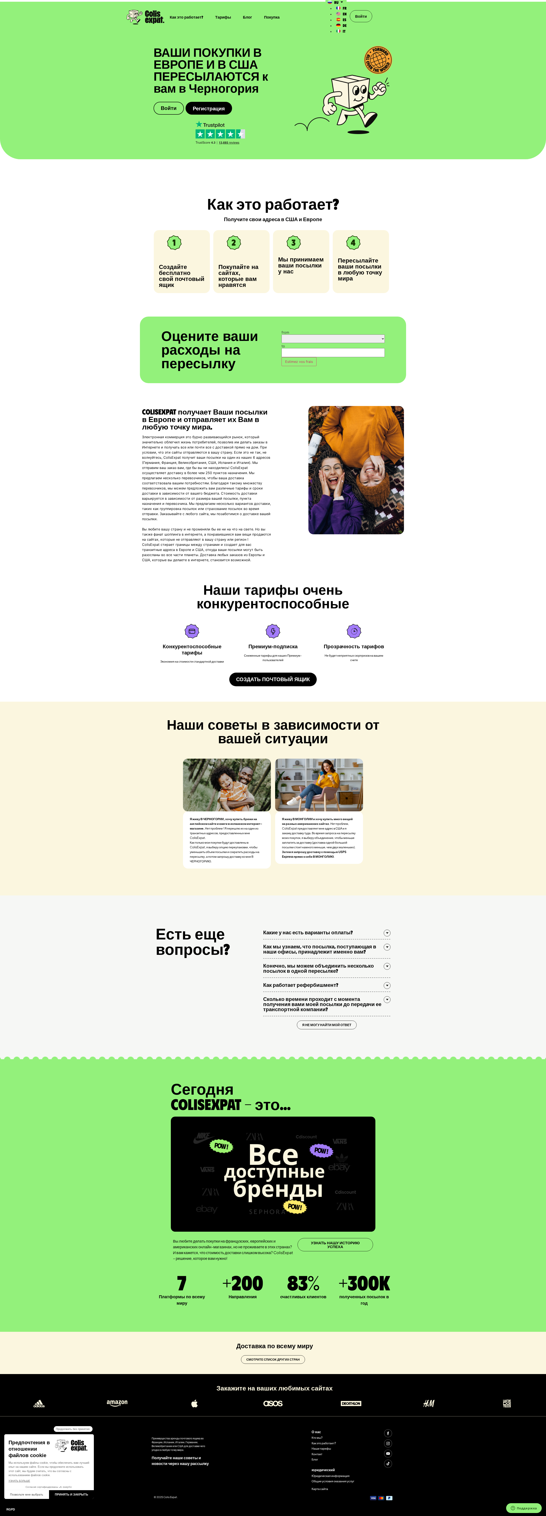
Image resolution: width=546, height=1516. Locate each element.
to (283, 346)
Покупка (272, 17)
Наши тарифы (321, 1448)
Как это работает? (186, 17)
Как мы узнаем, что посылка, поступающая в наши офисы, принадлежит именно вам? (319, 949)
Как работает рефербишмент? (300, 984)
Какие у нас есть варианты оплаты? (308, 932)
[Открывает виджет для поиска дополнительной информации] (524, 1508)
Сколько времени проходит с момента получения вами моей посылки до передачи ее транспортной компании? (322, 1004)
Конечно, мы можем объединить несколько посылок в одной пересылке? (318, 968)
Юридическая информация (331, 1476)
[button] (326, 932)
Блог (247, 17)
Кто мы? (317, 1437)
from (285, 332)
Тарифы (223, 17)
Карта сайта (320, 1489)
